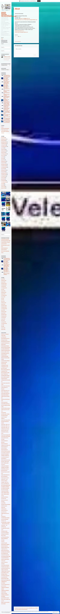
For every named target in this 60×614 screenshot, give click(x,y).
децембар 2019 (3, 173)
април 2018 (3, 186)
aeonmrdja (5, 77)
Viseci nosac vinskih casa (6, 106)
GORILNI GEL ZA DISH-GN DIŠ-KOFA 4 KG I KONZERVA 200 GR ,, (5, 430)
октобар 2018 (3, 180)
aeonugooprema (6, 75)
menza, (2, 495)
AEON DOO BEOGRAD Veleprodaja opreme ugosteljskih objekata (4, 41)
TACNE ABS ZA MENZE (5, 565)
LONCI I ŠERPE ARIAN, (5, 492)
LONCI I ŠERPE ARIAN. (5, 494)
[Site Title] (8, 194)
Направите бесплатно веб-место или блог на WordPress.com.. (25, 608)
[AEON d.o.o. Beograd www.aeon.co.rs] (3, 214)
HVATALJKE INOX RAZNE (5, 436)
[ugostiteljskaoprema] (3, 199)
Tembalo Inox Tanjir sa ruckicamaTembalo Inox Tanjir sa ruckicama (5, 568)
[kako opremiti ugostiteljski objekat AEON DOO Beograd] (8, 219)
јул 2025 (2, 289)
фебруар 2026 (3, 139)
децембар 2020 (4, 164)
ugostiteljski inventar (5, 597)
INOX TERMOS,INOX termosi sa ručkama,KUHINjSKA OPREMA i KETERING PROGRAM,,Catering (5, 466)
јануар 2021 (3, 162)
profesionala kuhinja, (5, 537)
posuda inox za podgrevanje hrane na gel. (5, 513)
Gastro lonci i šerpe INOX (5, 420)
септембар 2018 (4, 182)
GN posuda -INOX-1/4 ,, (5, 424)
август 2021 (3, 155)
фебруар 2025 (3, 150)
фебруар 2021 (3, 161)
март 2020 (3, 168)
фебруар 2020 (3, 170)
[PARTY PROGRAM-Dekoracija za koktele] (8, 209)
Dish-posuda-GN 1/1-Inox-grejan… (7, 98)
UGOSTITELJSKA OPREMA (6, 91)
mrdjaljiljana (6, 99)
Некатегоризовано (4, 402)
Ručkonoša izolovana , (5, 550)
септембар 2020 (4, 167)
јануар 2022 (3, 152)
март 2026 (3, 137)
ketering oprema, (4, 470)
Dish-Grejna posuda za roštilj (6, 104)
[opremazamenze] (8, 199)
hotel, (2, 433)
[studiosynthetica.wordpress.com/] (3, 209)
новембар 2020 (4, 165)
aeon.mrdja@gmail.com (25, 18)
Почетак (2, 37)
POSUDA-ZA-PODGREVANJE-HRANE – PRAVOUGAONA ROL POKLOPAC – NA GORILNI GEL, (5, 523)
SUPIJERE (3, 563)
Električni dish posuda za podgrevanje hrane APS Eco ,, (5, 410)
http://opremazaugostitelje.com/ (30, 19)
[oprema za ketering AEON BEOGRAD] (3, 204)
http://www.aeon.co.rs (19, 30)
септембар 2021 (4, 153)
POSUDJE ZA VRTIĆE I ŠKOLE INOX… (7, 112)
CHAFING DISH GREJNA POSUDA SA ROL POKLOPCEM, (5, 362)
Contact (2, 43)
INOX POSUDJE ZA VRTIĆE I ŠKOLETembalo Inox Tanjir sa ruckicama (5, 451)
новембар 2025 (4, 143)
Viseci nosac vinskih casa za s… (7, 101)
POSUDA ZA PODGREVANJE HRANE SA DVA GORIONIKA (5, 518)
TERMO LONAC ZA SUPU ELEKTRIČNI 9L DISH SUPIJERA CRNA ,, (5, 573)
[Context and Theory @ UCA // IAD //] (8, 204)
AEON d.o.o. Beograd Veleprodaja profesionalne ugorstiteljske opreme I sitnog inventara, (5, 337)
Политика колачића (7, 612)
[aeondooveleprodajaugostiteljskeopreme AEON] (3, 194)
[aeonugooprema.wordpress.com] (3, 219)
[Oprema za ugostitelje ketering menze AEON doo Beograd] (3, 224)
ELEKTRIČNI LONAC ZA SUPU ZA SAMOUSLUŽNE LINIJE (5, 405)
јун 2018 (2, 183)
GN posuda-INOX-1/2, (5, 427)
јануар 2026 (3, 140)
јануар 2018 (3, 329)
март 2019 (3, 179)
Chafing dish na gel (4, 365)
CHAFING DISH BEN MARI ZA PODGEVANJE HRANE (5, 358)
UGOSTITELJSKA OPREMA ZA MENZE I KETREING (5, 595)
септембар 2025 (4, 146)
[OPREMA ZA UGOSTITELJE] (8, 214)
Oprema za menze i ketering (7, 119)
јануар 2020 (3, 171)
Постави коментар (18, 41)
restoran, (2, 541)
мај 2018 (2, 185)
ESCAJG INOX (3, 412)
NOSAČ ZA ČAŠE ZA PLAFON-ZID (7, 76)
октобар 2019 (3, 176)
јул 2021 (2, 156)
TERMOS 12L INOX (7, 56)
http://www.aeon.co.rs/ (19, 19)
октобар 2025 (3, 145)
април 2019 (3, 177)
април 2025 (3, 149)
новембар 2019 (3, 174)
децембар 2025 (4, 142)
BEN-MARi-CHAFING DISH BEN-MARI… (6, 79)
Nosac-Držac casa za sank (6, 109)
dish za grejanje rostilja (5, 372)
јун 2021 (2, 158)
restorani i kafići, (4, 543)
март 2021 (3, 159)
